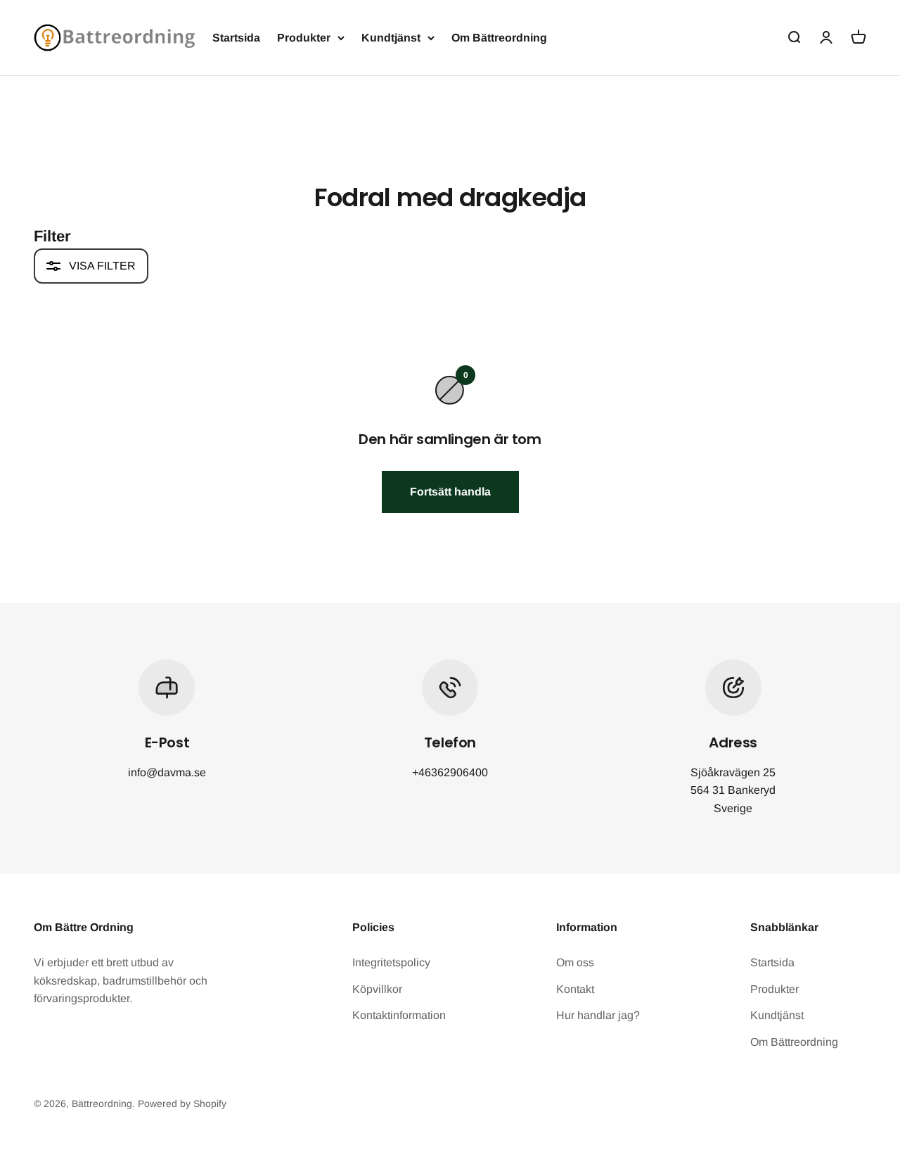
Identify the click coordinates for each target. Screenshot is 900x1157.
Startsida (236, 38)
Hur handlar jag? (598, 1015)
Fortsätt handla (450, 492)
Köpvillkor (377, 989)
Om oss (575, 962)
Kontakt (575, 989)
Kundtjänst (390, 38)
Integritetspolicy (391, 962)
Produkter (303, 38)
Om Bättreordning (499, 38)
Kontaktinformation (399, 1015)
